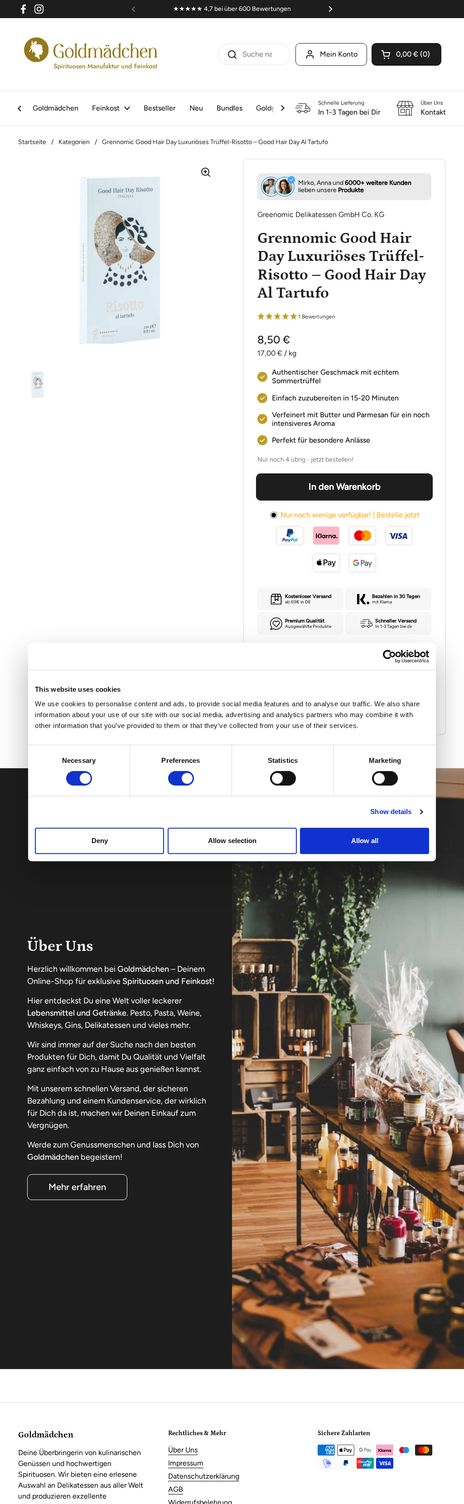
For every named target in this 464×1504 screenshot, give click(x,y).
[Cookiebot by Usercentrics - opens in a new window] (389, 656)
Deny (100, 840)
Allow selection (232, 840)
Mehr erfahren (77, 1186)
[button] (406, 54)
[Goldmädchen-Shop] (90, 54)
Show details (390, 811)
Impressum (185, 1463)
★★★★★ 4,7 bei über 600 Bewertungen (232, 8)
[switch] (181, 778)
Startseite (32, 142)
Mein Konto (339, 54)
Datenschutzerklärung (203, 1476)
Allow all (364, 840)
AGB (175, 1489)
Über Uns (183, 1450)
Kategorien (74, 142)
